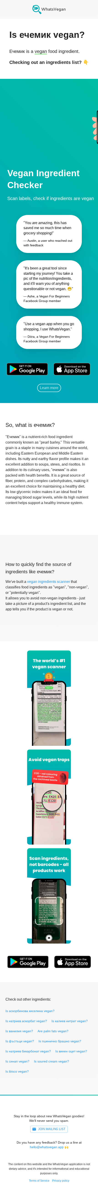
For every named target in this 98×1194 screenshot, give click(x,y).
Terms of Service (39, 1180)
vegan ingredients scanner (48, 582)
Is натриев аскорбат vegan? (26, 1021)
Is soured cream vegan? (51, 1061)
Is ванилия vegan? (19, 1031)
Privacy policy (60, 1180)
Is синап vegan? (17, 1061)
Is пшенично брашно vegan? (60, 1041)
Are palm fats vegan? (53, 1031)
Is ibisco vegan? (17, 1071)
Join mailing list (51, 1129)
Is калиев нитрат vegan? (70, 1021)
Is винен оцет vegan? (71, 1051)
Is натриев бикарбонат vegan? (28, 1051)
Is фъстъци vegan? (19, 1041)
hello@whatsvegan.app (47, 1147)
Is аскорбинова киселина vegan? (29, 1011)
